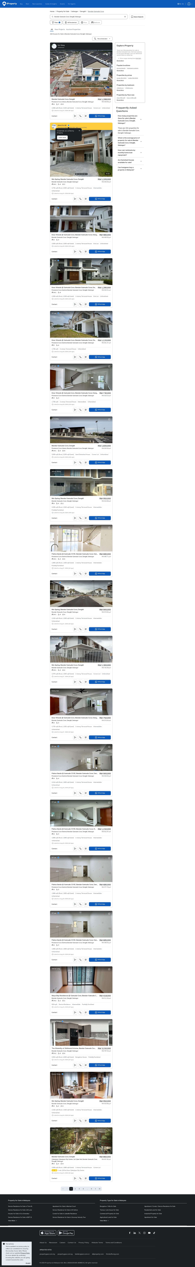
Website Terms (97, 1243)
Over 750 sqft (121, 98)
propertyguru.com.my (47, 1254)
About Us (43, 1243)
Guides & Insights (51, 4)
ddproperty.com (98, 1254)
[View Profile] (58, 46)
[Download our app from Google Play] (66, 1233)
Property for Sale (63, 11)
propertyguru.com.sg (65, 1254)
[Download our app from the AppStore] (48, 1233)
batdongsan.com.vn (82, 1254)
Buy (21, 4)
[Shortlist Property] (109, 53)
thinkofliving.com (112, 1254)
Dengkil (83, 11)
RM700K (138, 58)
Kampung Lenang (132, 68)
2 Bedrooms (129, 88)
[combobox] (89, 16)
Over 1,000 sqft (131, 98)
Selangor (74, 11)
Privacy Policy (84, 1243)
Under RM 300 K (133, 78)
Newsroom (53, 1243)
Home (52, 11)
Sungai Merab (121, 68)
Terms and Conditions (113, 1243)
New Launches (37, 4)
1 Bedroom (120, 88)
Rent (27, 4)
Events (62, 4)
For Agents (71, 4)
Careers (62, 1243)
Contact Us (72, 1243)
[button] (52, 29)
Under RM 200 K (121, 78)
